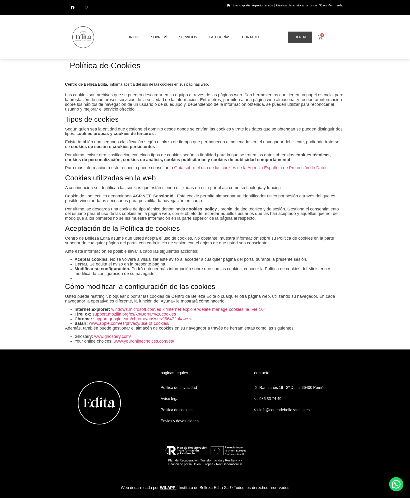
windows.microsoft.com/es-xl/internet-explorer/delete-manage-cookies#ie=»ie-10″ (188, 309)
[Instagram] (86, 7)
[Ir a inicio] (83, 37)
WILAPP (167, 487)
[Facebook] (72, 7)
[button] (396, 484)
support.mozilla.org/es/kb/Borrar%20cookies (134, 314)
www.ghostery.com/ (112, 336)
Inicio (134, 37)
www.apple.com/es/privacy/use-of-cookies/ (129, 323)
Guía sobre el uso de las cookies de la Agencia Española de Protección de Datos (250, 167)
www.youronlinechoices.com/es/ (144, 341)
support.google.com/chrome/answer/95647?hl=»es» (142, 318)
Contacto (251, 37)
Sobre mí (159, 37)
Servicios (188, 37)
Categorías (219, 37)
